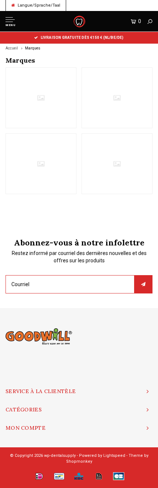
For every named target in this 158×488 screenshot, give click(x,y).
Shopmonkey (79, 461)
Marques (32, 48)
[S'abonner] (143, 284)
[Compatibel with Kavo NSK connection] (117, 97)
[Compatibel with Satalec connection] (41, 163)
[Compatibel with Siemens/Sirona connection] (117, 163)
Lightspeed (114, 455)
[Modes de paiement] (39, 476)
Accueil (12, 48)
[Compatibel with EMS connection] (41, 97)
